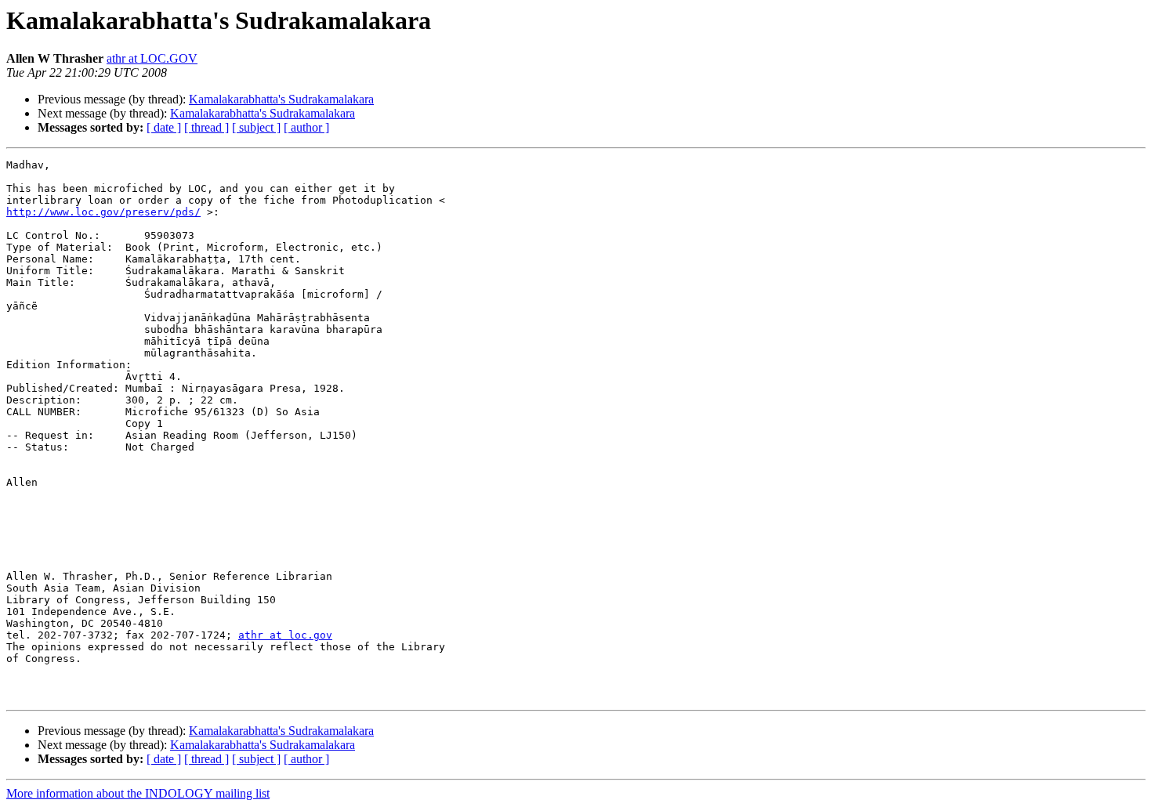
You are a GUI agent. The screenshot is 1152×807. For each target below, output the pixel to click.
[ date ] (164, 127)
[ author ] (306, 127)
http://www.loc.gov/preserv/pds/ (103, 212)
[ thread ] (206, 127)
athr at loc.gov (285, 635)
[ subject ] (256, 127)
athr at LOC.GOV (152, 58)
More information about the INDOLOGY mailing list (138, 793)
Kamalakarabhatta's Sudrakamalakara (281, 99)
